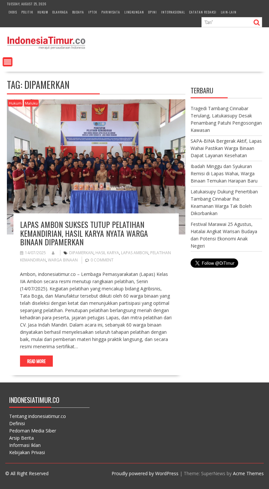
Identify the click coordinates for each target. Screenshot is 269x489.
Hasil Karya (107, 253)
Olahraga (60, 12)
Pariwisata (110, 12)
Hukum (42, 12)
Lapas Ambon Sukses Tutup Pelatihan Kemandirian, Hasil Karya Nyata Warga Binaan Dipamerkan (84, 233)
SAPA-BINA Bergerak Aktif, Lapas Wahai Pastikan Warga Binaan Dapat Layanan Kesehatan (226, 148)
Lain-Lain (229, 12)
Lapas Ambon (134, 253)
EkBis (13, 12)
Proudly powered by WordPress (145, 473)
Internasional (173, 12)
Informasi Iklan (25, 445)
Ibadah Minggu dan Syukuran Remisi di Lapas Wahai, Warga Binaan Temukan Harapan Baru (224, 173)
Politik (27, 12)
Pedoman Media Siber (32, 431)
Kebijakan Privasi (27, 452)
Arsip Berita (21, 438)
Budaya (78, 12)
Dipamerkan (81, 253)
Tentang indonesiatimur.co (37, 416)
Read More (36, 361)
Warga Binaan (63, 260)
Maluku (31, 103)
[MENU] (7, 61)
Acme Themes (248, 473)
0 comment (102, 260)
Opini (152, 12)
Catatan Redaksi (203, 12)
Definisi (17, 423)
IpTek (92, 12)
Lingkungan (134, 12)
